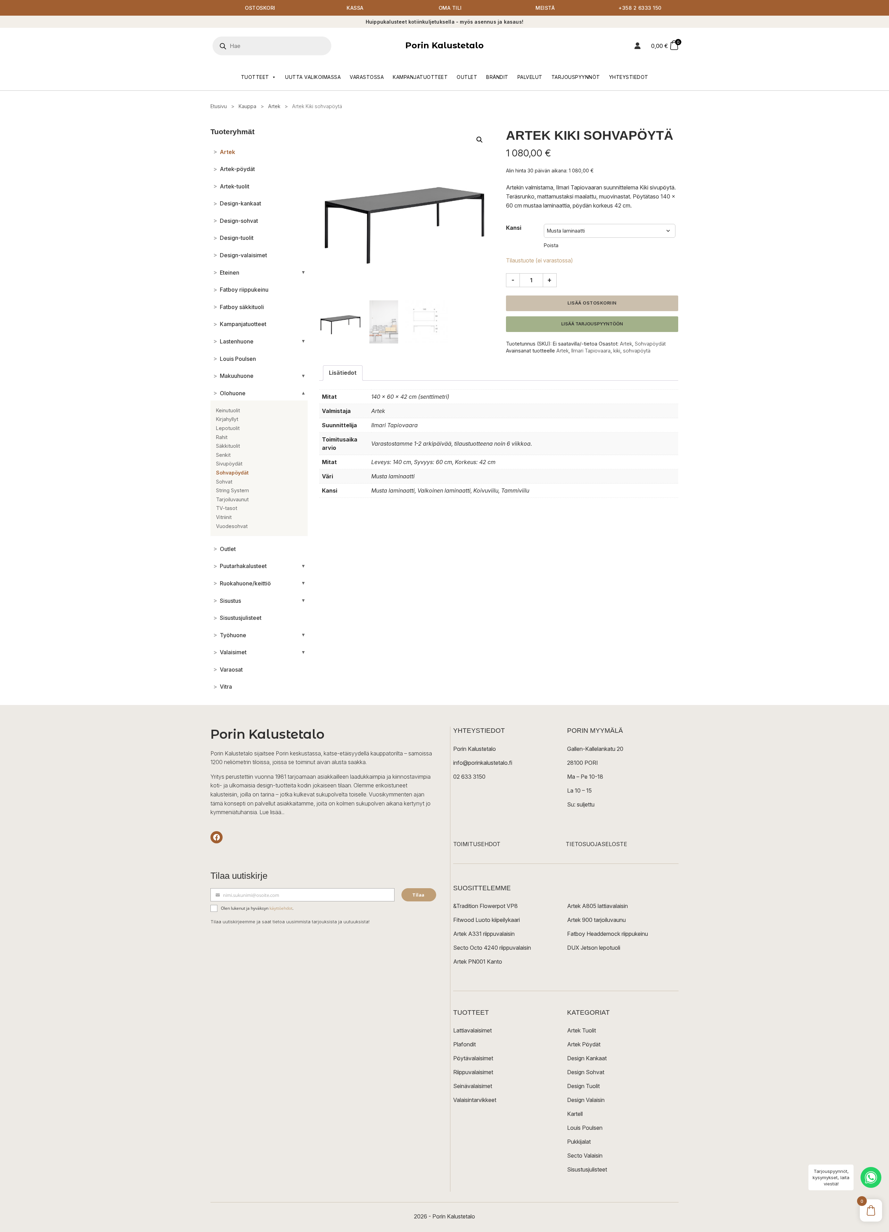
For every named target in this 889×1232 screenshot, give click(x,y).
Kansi (513, 227)
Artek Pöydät (583, 1044)
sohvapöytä (636, 351)
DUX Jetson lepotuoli (593, 947)
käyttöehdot (280, 908)
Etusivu (218, 106)
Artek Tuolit (581, 1030)
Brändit (497, 77)
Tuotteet (255, 77)
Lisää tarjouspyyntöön (592, 323)
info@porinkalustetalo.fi (482, 762)
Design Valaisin (586, 1099)
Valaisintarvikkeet (474, 1099)
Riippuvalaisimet (473, 1072)
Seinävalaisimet (472, 1086)
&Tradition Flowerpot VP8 (485, 905)
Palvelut (529, 77)
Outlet (467, 77)
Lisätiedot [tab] (343, 372)
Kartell (575, 1113)
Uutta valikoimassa (313, 77)
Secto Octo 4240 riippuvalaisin (492, 947)
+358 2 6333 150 (640, 8)
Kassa (355, 8)
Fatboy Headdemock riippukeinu (607, 933)
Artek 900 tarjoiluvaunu (596, 919)
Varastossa (367, 77)
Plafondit (464, 1044)
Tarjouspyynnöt (575, 77)
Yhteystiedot (628, 77)
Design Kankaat (587, 1058)
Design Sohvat (585, 1072)
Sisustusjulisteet (587, 1169)
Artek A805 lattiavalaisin (597, 905)
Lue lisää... (271, 812)
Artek (274, 106)
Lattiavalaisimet (472, 1030)
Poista (551, 245)
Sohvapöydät (650, 344)
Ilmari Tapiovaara (590, 351)
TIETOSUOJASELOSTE (596, 844)
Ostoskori (260, 8)
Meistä (545, 8)
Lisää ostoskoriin (592, 303)
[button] (479, 139)
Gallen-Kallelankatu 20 (595, 748)
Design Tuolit (583, 1086)
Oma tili (450, 8)
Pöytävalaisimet (473, 1058)
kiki (616, 351)
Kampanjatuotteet (420, 77)
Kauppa (247, 106)
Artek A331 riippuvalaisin (484, 933)
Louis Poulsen (585, 1127)
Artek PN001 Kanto (477, 961)
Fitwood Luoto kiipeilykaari (486, 919)
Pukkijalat (579, 1141)
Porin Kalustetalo (444, 45)
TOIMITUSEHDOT (476, 844)
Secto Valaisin (585, 1155)
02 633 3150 (469, 776)
